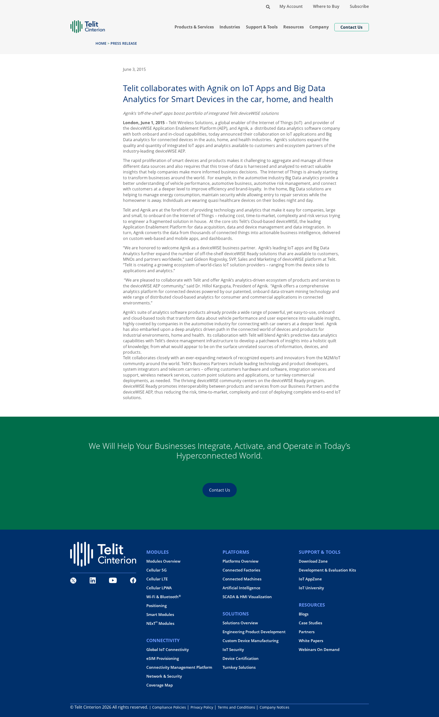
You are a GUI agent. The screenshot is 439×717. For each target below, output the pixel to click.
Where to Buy (326, 6)
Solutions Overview (240, 623)
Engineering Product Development (254, 632)
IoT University (311, 588)
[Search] (268, 6)
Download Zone (313, 561)
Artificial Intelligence (241, 588)
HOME (101, 43)
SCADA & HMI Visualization (247, 597)
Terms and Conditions (236, 707)
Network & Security (164, 676)
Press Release (124, 43)
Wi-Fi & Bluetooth (163, 597)
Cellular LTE (157, 579)
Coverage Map (159, 685)
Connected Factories (241, 570)
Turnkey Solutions (239, 667)
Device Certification (241, 658)
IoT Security (233, 649)
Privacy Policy (202, 707)
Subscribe (359, 6)
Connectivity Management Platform (179, 667)
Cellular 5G (156, 570)
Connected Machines (242, 579)
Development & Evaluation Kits (327, 570)
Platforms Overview (240, 561)
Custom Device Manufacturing (250, 641)
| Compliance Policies (167, 707)
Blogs (303, 614)
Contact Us (219, 490)
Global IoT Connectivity (167, 649)
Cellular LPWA (159, 588)
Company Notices (274, 707)
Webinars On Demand (319, 649)
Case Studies (310, 623)
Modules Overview (163, 561)
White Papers (311, 641)
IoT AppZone (310, 579)
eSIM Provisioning (162, 658)
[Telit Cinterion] (87, 24)
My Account (291, 6)
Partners (307, 632)
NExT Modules (160, 623)
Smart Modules (160, 614)
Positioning (156, 606)
